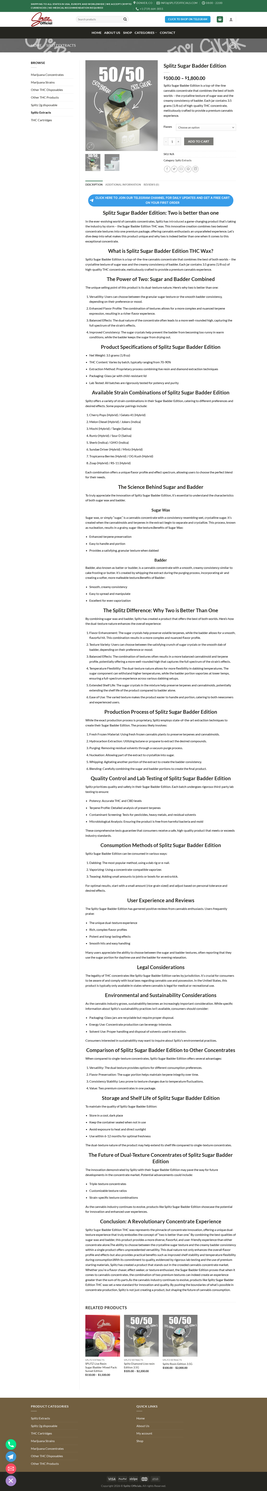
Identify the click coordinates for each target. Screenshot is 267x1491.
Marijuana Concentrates (47, 74)
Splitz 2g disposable (44, 105)
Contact (167, 32)
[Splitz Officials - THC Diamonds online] (50, 19)
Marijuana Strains (43, 82)
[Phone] (11, 1444)
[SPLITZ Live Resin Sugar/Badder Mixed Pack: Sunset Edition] (102, 1336)
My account (144, 1433)
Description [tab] (94, 184)
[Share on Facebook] (167, 169)
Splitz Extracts (61, 45)
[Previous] (91, 106)
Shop (127, 32)
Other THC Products (45, 97)
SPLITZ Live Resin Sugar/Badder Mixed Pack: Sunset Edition (101, 1367)
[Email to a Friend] (181, 169)
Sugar (97, 1230)
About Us (112, 32)
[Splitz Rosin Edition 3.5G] (180, 1336)
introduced (176, 221)
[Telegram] (11, 1456)
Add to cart (199, 141)
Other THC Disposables (47, 90)
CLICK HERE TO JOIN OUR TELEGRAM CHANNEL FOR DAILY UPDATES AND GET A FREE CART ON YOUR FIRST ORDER (162, 200)
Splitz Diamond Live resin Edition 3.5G (139, 1365)
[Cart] (220, 19)
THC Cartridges (41, 120)
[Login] (231, 19)
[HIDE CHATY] (11, 1481)
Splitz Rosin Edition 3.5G (177, 1363)
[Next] (151, 106)
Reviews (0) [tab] (151, 184)
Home (96, 32)
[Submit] (125, 19)
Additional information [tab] (123, 184)
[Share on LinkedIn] (195, 169)
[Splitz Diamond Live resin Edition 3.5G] (141, 1336)
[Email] (11, 1468)
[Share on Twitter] (174, 169)
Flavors (168, 127)
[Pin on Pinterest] (188, 169)
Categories (144, 32)
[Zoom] (90, 146)
